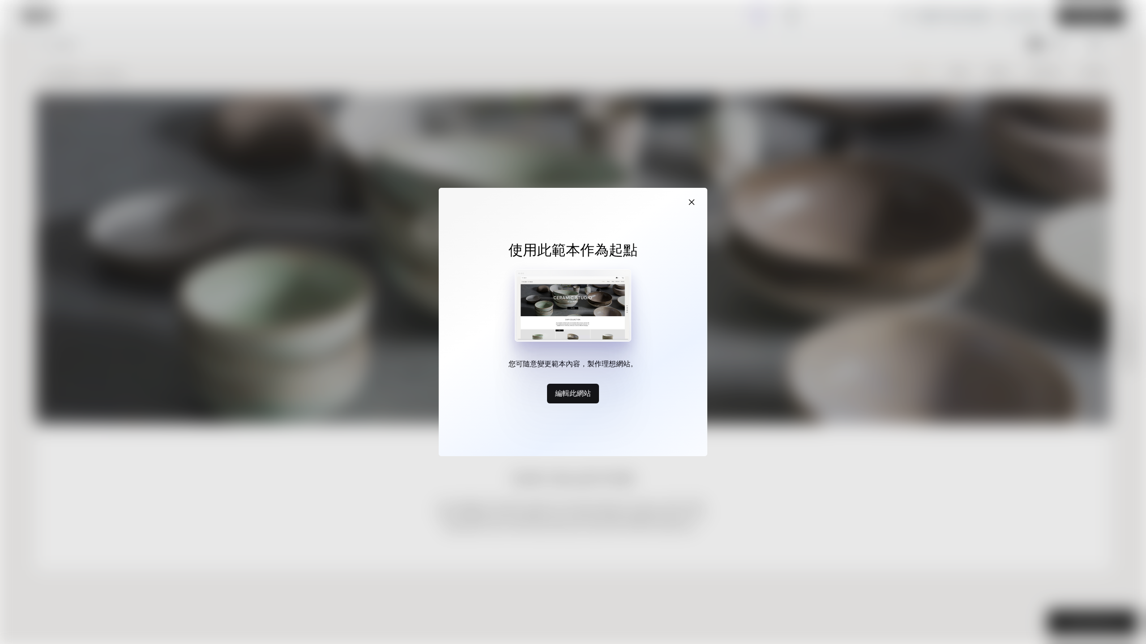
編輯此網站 (573, 393)
